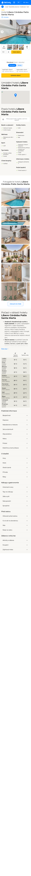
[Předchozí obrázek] (2, 31)
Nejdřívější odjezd (7, 69)
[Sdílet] (9, 52)
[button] (15, 95)
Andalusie (23, 6)
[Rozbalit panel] (27, 415)
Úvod (6, 6)
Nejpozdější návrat (22, 69)
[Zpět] (2, 7)
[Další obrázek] (28, 31)
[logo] (6, 2)
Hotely (19, 65)
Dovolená (12, 65)
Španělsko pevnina (14, 6)
